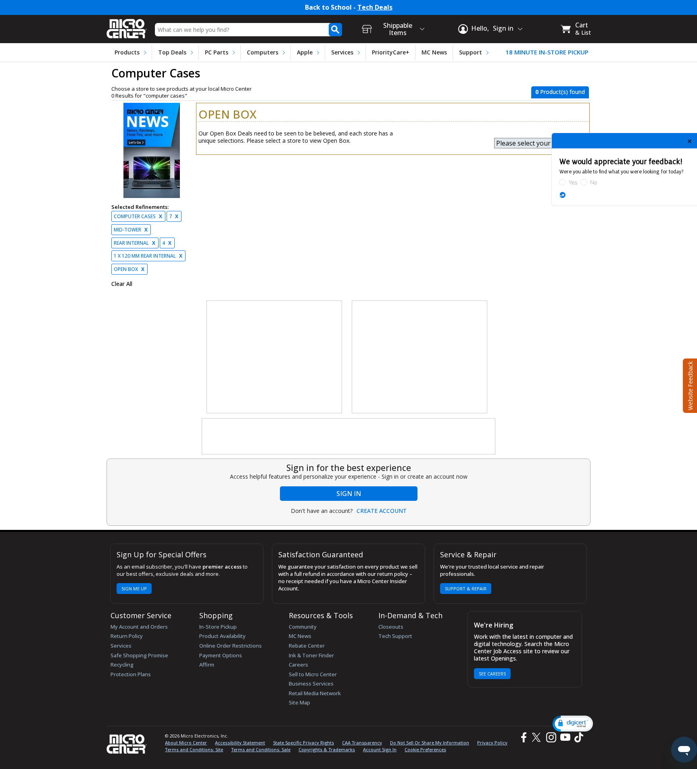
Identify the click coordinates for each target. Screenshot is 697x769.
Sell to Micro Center (313, 674)
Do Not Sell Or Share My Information (429, 743)
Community (303, 626)
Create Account (382, 511)
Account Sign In (379, 749)
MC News (434, 52)
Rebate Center (307, 645)
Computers (262, 52)
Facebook (523, 737)
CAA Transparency (362, 743)
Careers (298, 664)
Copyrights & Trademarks (326, 749)
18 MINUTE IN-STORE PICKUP (546, 52)
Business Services (311, 683)
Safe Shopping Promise (139, 655)
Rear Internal (134, 243)
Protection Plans (131, 674)
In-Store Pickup (218, 626)
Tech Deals (374, 7)
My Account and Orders (139, 626)
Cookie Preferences (425, 749)
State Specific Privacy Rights (303, 743)
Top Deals (172, 52)
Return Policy (127, 636)
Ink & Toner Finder (311, 655)
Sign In (348, 493)
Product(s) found (560, 92)
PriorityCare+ (390, 52)
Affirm (206, 664)
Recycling (122, 664)
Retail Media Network (315, 693)
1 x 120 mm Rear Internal (148, 255)
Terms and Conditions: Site (194, 749)
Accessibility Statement (240, 743)
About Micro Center (186, 743)
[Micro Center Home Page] (126, 26)
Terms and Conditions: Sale (260, 749)
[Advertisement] (274, 357)
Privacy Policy (492, 743)
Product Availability (222, 636)
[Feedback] (689, 384)
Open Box (129, 269)
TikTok (577, 737)
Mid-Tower (131, 229)
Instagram (550, 737)
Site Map (299, 702)
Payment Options (220, 655)
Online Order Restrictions (230, 645)
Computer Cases (138, 216)
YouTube (565, 737)
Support (470, 52)
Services (342, 52)
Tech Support (395, 636)
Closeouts (390, 626)
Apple (305, 52)
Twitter (537, 737)
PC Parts (216, 52)
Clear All (121, 284)
